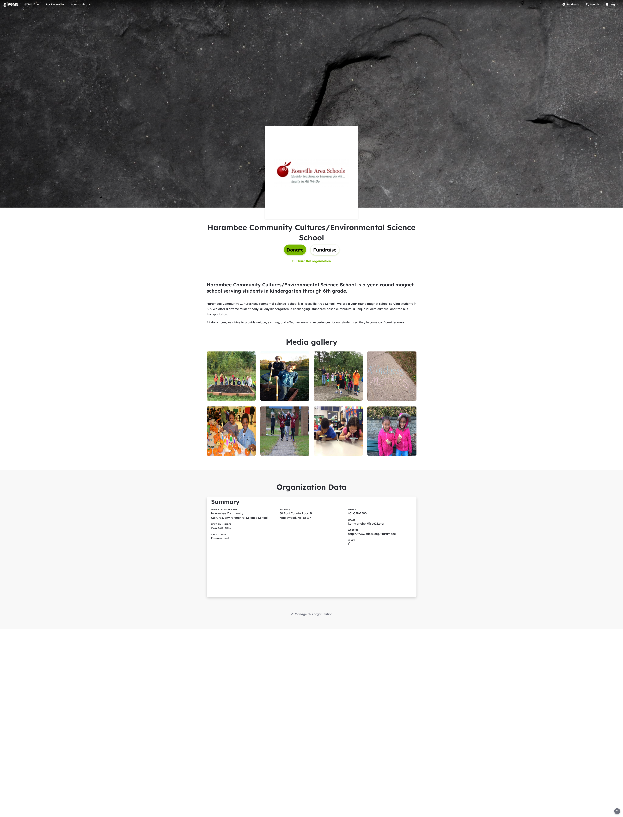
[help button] (617, 811)
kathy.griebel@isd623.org (366, 523)
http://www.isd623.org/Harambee (372, 534)
